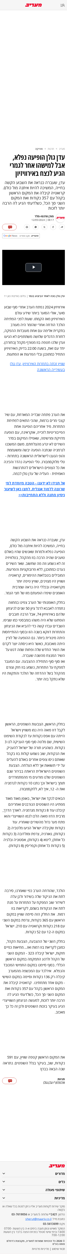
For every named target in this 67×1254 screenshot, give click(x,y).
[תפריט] (64, 5)
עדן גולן (48, 1082)
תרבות (51, 148)
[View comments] (9, 227)
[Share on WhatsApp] (36, 227)
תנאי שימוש (58, 1249)
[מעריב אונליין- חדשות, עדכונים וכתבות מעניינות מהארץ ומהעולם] (33, 5)
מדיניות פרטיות (40, 1249)
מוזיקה (39, 148)
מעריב (62, 148)
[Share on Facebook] (53, 227)
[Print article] (27, 227)
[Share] (62, 227)
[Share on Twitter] (44, 227)
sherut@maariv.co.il (38, 1219)
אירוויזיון (60, 1082)
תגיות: (61, 1079)
